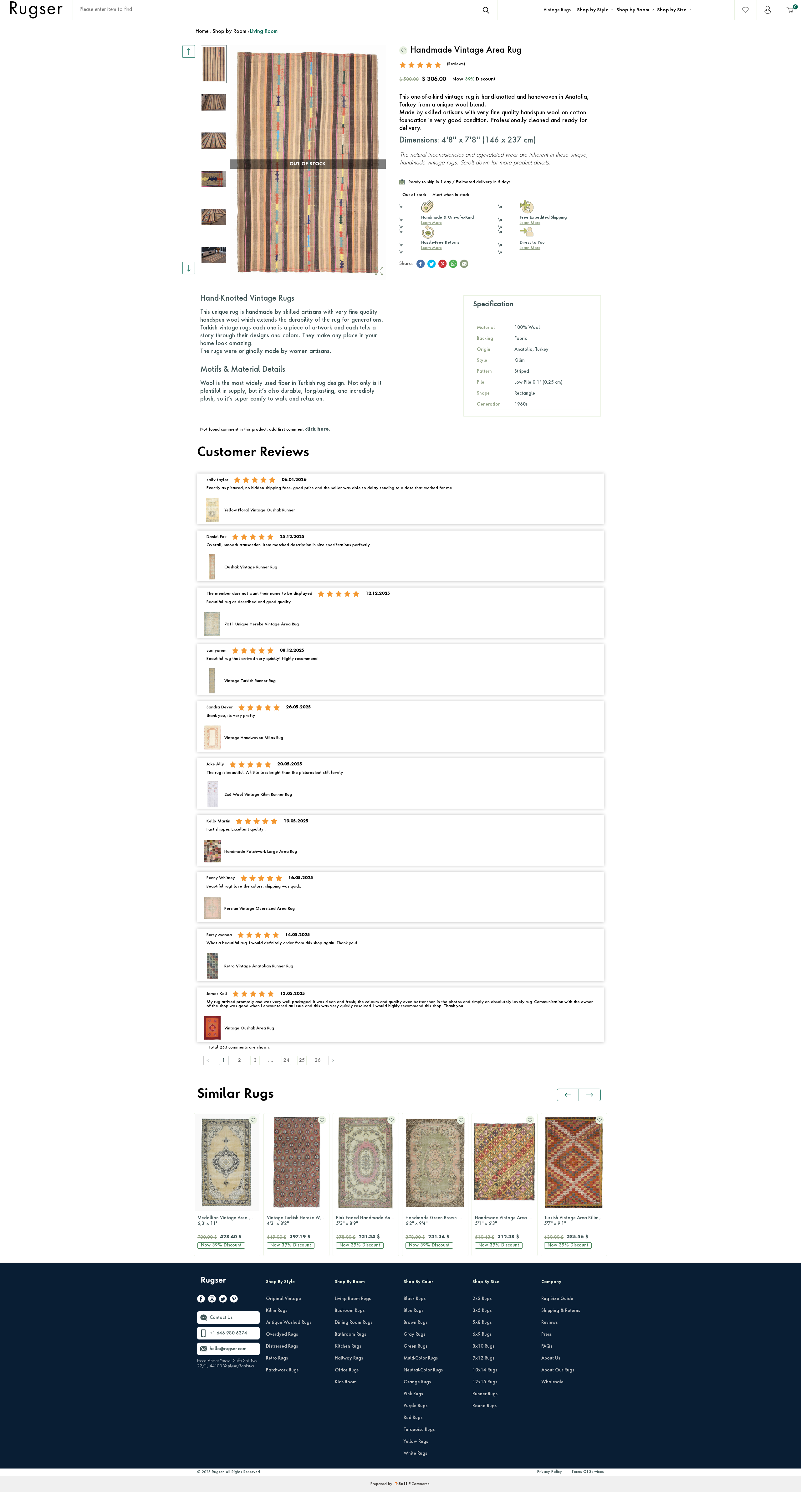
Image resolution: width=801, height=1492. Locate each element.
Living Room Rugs (353, 1299)
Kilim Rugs (276, 1310)
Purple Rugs (415, 1406)
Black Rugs (415, 1299)
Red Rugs (413, 1418)
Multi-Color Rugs (421, 1358)
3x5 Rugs (482, 1310)
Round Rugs (484, 1406)
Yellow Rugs (416, 1441)
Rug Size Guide (557, 1299)
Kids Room (346, 1382)
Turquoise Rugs (419, 1429)
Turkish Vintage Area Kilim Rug (575, 1221)
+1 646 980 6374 (228, 1333)
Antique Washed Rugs (288, 1322)
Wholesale (552, 1382)
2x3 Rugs (482, 1299)
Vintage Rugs (557, 10)
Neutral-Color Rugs (423, 1370)
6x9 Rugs (482, 1334)
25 (302, 1060)
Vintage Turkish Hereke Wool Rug (298, 1221)
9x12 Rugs (483, 1358)
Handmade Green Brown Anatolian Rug (437, 1221)
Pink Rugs (413, 1394)
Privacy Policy (549, 1472)
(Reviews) (456, 64)
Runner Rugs (484, 1394)
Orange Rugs (417, 1382)
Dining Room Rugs (353, 1322)
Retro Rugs (277, 1358)
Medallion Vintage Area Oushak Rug (228, 1221)
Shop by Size (671, 10)
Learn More (431, 223)
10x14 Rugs (484, 1370)
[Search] (486, 10)
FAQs (546, 1346)
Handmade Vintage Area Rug (505, 1221)
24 (286, 1060)
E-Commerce (419, 1484)
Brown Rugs (415, 1322)
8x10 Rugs (483, 1346)
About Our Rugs (557, 1370)
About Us (550, 1358)
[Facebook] (201, 1300)
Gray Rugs (414, 1334)
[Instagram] (212, 1300)
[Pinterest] (234, 1300)
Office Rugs (347, 1370)
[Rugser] (214, 1284)
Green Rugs (415, 1346)
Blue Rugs (413, 1310)
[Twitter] (223, 1300)
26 (317, 1060)
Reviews (549, 1322)
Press (546, 1334)
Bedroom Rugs (350, 1310)
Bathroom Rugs (350, 1334)
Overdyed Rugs (282, 1334)
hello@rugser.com (228, 1349)
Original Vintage (283, 1299)
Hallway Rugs (349, 1358)
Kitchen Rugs (348, 1346)
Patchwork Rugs (282, 1370)
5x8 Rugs (482, 1322)
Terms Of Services (587, 1472)
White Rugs (415, 1453)
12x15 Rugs (484, 1382)
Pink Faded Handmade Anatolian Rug (367, 1221)
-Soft (402, 1484)
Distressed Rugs (282, 1346)
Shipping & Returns (560, 1310)
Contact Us (221, 1317)
